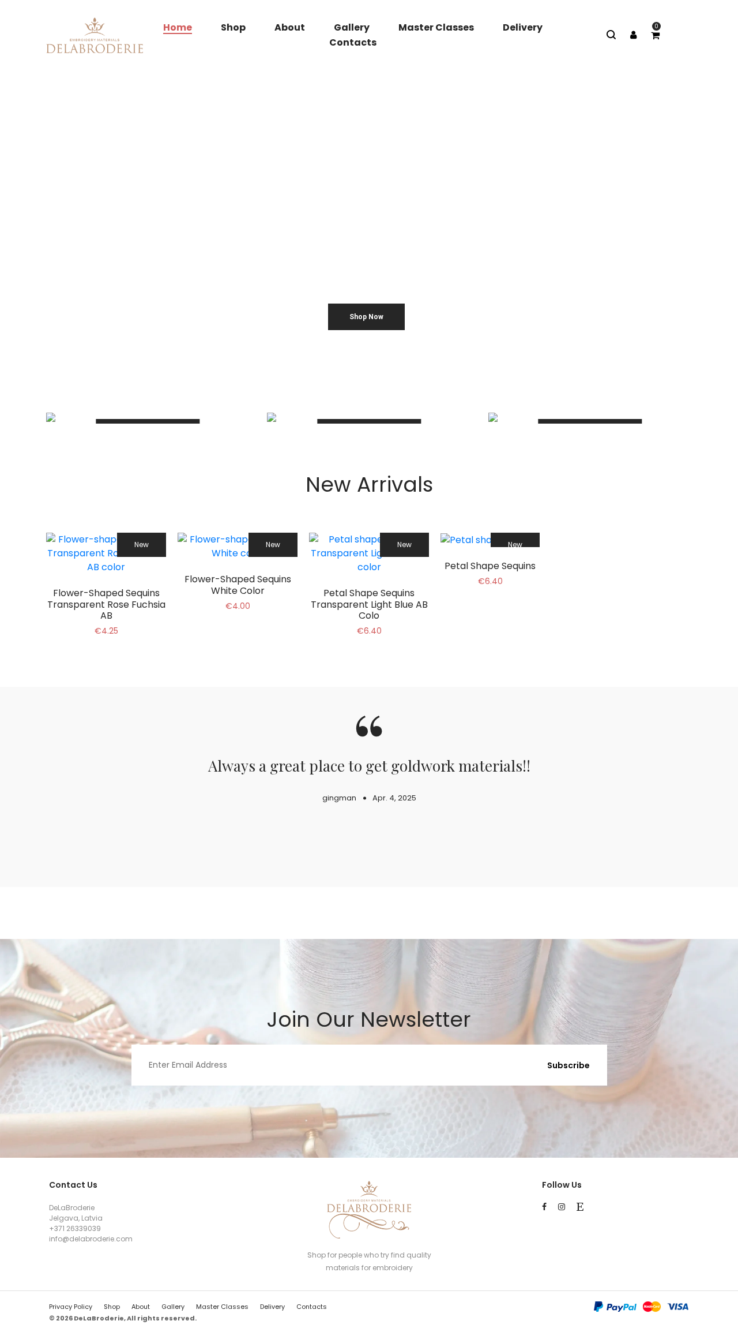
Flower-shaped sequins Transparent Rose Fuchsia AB (106, 604)
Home (177, 27)
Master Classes (436, 27)
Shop (233, 27)
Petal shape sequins (490, 566)
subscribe (568, 1065)
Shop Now (366, 317)
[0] (655, 35)
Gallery (352, 27)
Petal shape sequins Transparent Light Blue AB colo (369, 604)
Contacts (352, 42)
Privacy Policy (70, 1306)
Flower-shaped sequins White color (237, 585)
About (289, 27)
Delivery (523, 27)
